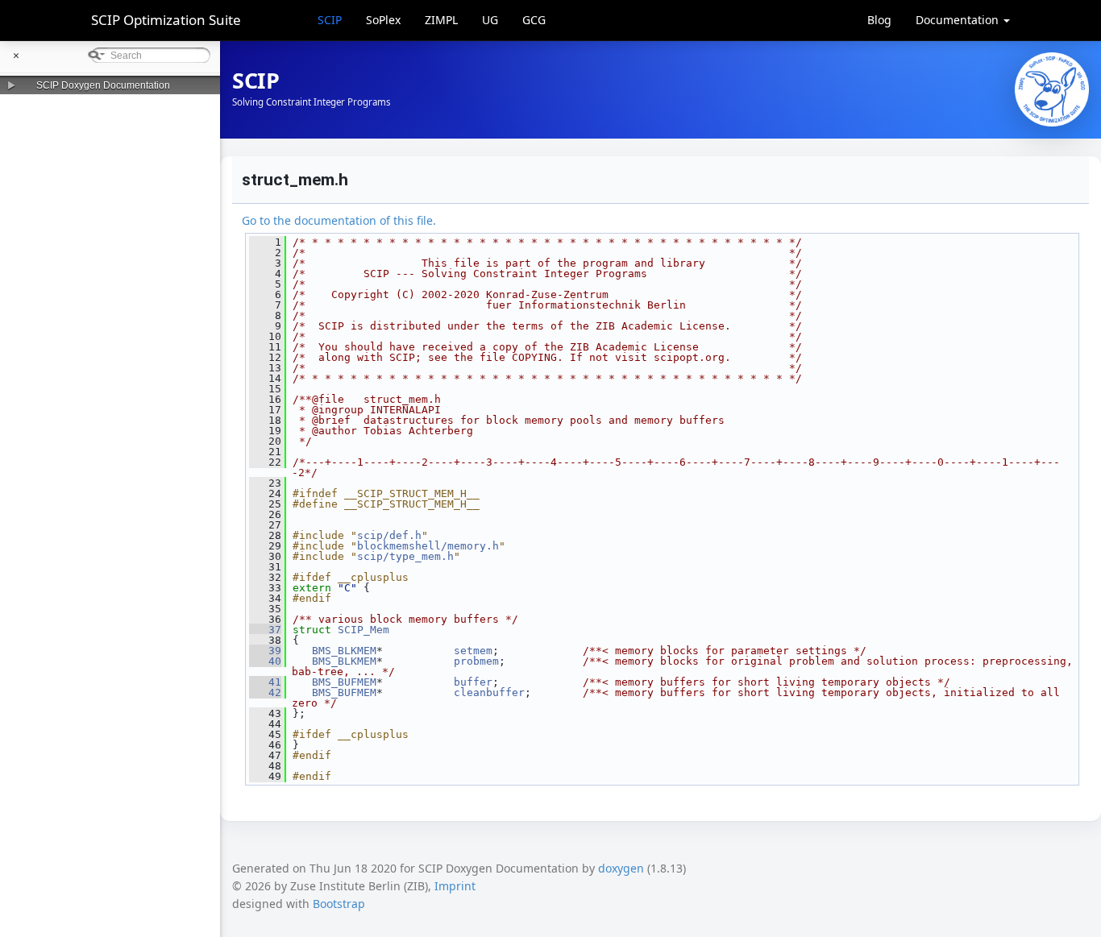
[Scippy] (1052, 89)
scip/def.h (389, 535)
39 (265, 651)
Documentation (959, 19)
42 (265, 692)
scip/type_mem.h (405, 556)
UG (490, 19)
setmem (473, 651)
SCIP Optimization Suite (166, 19)
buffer (473, 682)
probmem (476, 661)
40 (265, 661)
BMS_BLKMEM (344, 651)
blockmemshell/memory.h (428, 546)
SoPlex (383, 19)
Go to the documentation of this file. (339, 220)
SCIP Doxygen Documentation (103, 85)
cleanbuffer (489, 692)
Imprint (455, 885)
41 (265, 682)
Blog (879, 19)
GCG (534, 19)
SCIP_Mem (363, 630)
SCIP (330, 19)
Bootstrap (339, 903)
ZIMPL (441, 19)
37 (265, 630)
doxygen (621, 868)
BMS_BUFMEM (344, 682)
